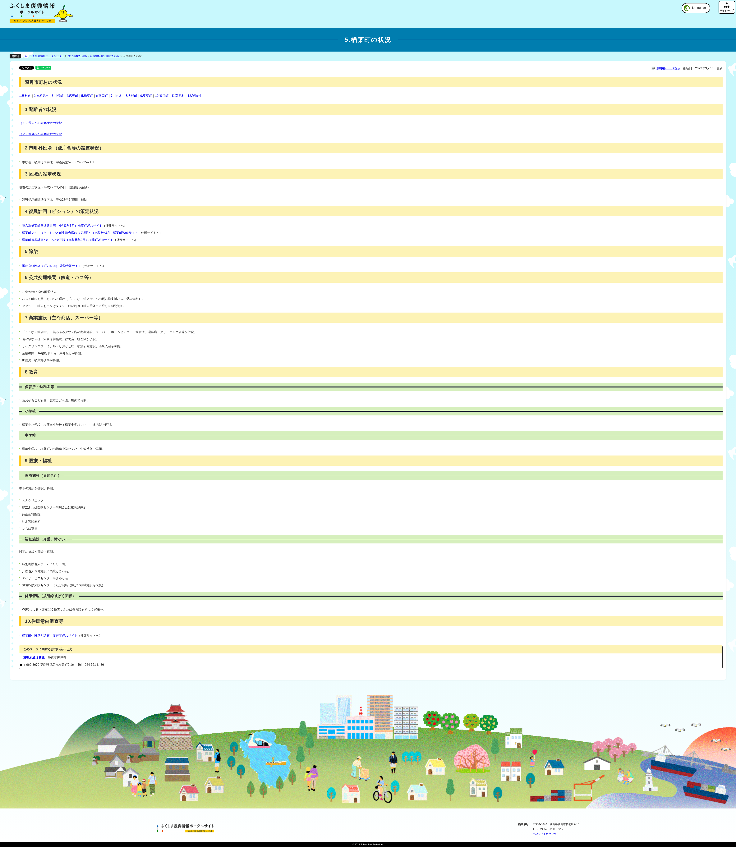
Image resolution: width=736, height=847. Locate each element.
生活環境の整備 (77, 55)
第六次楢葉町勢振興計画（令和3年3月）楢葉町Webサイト (62, 225)
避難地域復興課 (34, 657)
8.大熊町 (131, 95)
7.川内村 (116, 95)
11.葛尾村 (178, 95)
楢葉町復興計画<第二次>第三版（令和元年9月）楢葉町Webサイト (67, 239)
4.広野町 (72, 95)
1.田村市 (25, 95)
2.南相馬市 (41, 95)
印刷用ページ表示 (668, 68)
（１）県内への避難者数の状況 (40, 123)
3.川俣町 (57, 95)
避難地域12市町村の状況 (105, 55)
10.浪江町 (161, 95)
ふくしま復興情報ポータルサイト (44, 55)
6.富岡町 (102, 95)
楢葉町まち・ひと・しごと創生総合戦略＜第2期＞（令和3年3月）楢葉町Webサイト (80, 232)
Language (699, 7)
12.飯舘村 (194, 95)
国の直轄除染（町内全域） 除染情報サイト (51, 266)
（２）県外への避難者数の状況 (40, 134)
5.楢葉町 (87, 95)
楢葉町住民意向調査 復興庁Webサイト (49, 635)
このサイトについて (545, 834)
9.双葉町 (146, 95)
